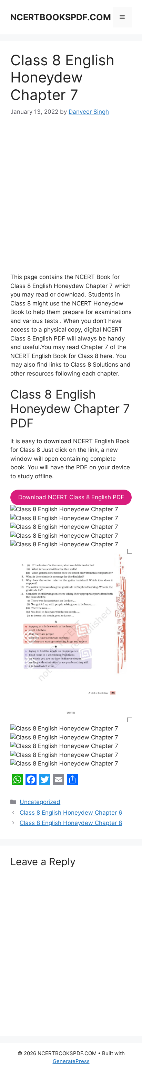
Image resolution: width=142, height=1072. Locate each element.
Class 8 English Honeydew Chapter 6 (71, 812)
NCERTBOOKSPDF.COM (60, 17)
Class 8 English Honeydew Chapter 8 (71, 822)
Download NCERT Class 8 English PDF (71, 497)
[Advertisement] (71, 199)
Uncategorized (40, 802)
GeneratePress (71, 1061)
